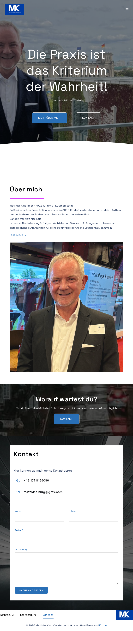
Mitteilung (21, 549)
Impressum (7, 615)
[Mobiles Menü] (127, 9)
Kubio (103, 625)
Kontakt (48, 615)
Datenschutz (28, 615)
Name (18, 511)
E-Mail (72, 511)
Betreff (19, 530)
